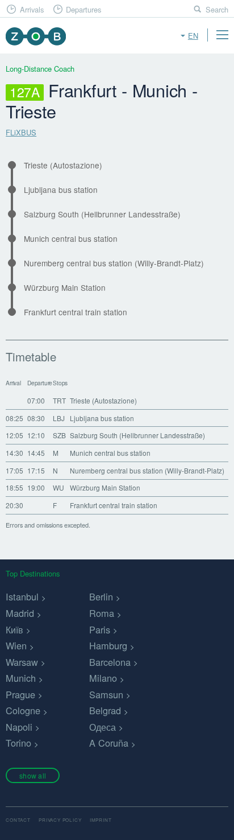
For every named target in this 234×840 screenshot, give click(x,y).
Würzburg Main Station (65, 287)
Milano (103, 678)
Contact (18, 820)
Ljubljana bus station (61, 189)
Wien (16, 645)
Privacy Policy (60, 820)
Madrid (20, 613)
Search (217, 9)
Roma (101, 613)
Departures (83, 9)
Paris (99, 629)
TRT (59, 400)
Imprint (101, 820)
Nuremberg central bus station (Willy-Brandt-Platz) (114, 263)
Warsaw (22, 662)
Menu (222, 34)
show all (32, 775)
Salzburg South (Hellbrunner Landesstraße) (102, 214)
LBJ (59, 418)
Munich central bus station (71, 238)
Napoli (19, 727)
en (193, 35)
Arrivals (32, 9)
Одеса (102, 727)
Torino (18, 743)
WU (58, 487)
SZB (59, 435)
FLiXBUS (21, 132)
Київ (14, 629)
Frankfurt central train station (75, 312)
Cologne (23, 710)
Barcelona (110, 662)
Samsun (106, 694)
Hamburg (108, 645)
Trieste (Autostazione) (63, 165)
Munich (21, 678)
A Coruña (108, 743)
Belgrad (105, 710)
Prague (20, 694)
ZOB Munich (35, 36)
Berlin (101, 596)
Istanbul (22, 596)
